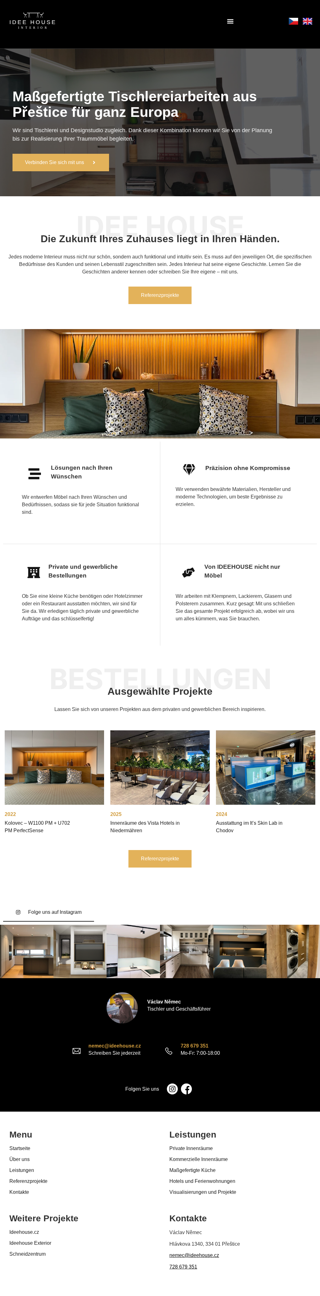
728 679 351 (194, 1045)
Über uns (19, 1159)
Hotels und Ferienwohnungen (202, 1181)
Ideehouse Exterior (30, 1243)
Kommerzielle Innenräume (198, 1159)
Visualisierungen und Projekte (202, 1192)
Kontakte (19, 1192)
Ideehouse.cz (24, 1232)
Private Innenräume (191, 1148)
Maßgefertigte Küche (192, 1170)
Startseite (19, 1148)
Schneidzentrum (27, 1254)
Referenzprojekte (28, 1181)
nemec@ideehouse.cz (114, 1045)
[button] (230, 21)
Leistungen (21, 1170)
